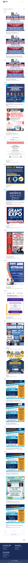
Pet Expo (7, 375)
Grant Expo (7, 226)
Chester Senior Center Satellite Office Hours (12, 32)
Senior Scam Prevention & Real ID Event (11, 133)
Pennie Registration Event (9, 317)
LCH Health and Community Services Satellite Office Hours (14, 56)
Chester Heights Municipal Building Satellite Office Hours (14, 448)
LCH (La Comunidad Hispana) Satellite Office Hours (13, 400)
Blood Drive (7, 161)
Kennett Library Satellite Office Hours (11, 79)
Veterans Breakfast (8, 287)
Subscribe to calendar (13, 534)
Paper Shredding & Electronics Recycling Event (12, 501)
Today (14, 531)
